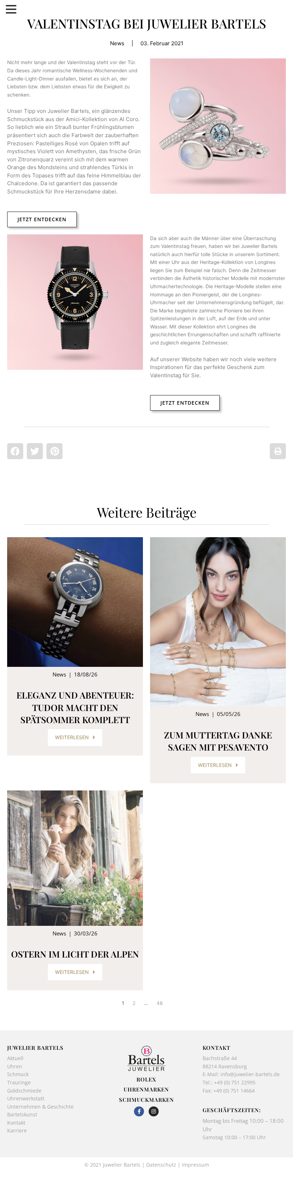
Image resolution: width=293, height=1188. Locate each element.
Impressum (195, 1164)
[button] (15, 451)
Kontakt (16, 1122)
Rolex (146, 1079)
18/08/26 (86, 674)
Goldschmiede (24, 1090)
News (117, 43)
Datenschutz (161, 1164)
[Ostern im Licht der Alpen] (75, 858)
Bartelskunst (22, 1114)
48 (160, 1003)
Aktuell (15, 1058)
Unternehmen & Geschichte (40, 1106)
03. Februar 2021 (161, 43)
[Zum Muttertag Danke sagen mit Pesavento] (218, 621)
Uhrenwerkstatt (25, 1098)
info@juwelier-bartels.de (250, 1074)
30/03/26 (86, 933)
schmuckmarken (146, 1099)
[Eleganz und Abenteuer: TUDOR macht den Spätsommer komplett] (75, 601)
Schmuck (18, 1074)
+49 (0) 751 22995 (234, 1082)
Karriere (17, 1130)
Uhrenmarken (146, 1089)
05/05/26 (228, 713)
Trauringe (19, 1082)
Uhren (14, 1066)
